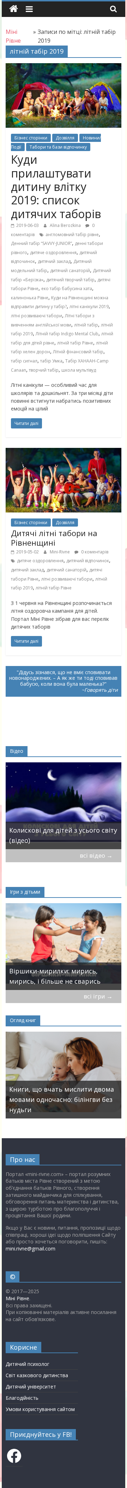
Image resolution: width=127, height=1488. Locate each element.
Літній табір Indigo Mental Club (67, 334)
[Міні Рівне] (14, 9)
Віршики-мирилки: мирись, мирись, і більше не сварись (55, 976)
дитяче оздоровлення (53, 253)
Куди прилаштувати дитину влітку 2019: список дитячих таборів (56, 186)
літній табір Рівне (75, 343)
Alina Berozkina (66, 225)
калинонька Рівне (29, 298)
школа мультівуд (78, 370)
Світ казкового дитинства (37, 1375)
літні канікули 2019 (89, 307)
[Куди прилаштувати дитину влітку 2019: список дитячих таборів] (63, 67)
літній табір (86, 325)
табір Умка (51, 361)
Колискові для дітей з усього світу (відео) (63, 835)
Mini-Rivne (60, 552)
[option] (64, 805)
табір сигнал (24, 361)
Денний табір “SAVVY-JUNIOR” (41, 243)
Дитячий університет (31, 1386)
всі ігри (98, 996)
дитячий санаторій (70, 271)
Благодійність (22, 1397)
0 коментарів (94, 552)
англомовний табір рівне (72, 235)
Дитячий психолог (27, 1364)
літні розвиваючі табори (36, 316)
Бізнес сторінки (30, 138)
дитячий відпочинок (87, 561)
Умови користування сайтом (40, 1409)
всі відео (96, 855)
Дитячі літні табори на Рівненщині (54, 537)
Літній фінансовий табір (78, 352)
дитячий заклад (54, 261)
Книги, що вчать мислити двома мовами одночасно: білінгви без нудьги (61, 1099)
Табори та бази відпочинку (58, 147)
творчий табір (44, 370)
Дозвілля (65, 138)
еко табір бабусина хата (66, 289)
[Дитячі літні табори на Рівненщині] (63, 452)
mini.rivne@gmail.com (30, 1248)
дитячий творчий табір (70, 280)
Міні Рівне (17, 1298)
